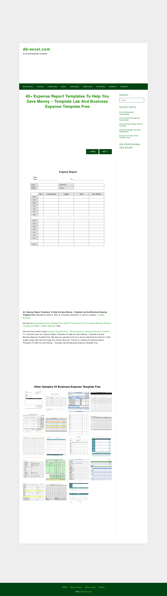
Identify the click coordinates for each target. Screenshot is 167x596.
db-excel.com (36, 49)
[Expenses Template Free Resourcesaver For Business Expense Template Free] (33, 424)
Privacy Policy (76, 587)
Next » (105, 151)
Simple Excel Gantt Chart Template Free (128, 136)
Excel (63, 86)
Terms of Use (90, 587)
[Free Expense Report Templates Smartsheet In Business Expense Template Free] (101, 469)
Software (100, 86)
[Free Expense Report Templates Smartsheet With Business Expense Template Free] (101, 447)
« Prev (92, 151)
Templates (88, 86)
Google (40, 86)
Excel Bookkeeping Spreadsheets (126, 113)
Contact (102, 587)
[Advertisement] (83, 22)
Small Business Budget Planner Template (131, 125)
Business (26, 317)
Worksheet (28, 86)
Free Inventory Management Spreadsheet (129, 119)
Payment (124, 86)
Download (52, 86)
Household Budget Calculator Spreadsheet (130, 131)
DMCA (64, 587)
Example (113, 86)
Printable (74, 86)
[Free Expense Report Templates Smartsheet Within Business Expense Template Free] (78, 492)
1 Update (100, 315)
